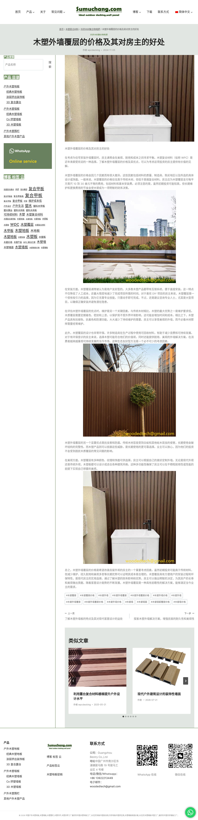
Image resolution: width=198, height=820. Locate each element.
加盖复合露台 (9, 190)
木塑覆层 (71, 595)
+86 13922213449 (101, 778)
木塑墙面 (142, 602)
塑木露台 (8, 210)
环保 (25, 201)
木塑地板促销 (54, 774)
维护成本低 (35, 200)
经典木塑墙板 (14, 114)
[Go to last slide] (73, 681)
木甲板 (8, 231)
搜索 (50, 65)
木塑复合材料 (34, 214)
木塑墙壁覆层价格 (160, 602)
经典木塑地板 (14, 91)
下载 (149, 11)
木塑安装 (21, 237)
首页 (18, 11)
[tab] (123, 716)
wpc (14, 224)
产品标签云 (53, 765)
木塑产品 (18, 242)
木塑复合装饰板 (10, 219)
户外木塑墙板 (11, 108)
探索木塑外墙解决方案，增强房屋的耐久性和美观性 (164, 616)
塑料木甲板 (39, 205)
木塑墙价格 (180, 602)
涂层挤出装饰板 (15, 97)
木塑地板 (20, 219)
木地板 (35, 231)
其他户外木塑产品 (14, 136)
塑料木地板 (19, 210)
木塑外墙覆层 (119, 595)
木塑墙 (129, 602)
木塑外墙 (103, 595)
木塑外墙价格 (160, 595)
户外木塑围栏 (11, 131)
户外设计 (7, 206)
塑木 (28, 206)
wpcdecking (94, 50)
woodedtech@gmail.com (105, 786)
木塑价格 (8, 242)
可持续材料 (11, 214)
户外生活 (18, 205)
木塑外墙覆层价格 (140, 595)
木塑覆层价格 (87, 595)
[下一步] (185, 681)
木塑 (22, 214)
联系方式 (163, 11)
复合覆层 (23, 190)
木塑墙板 (21, 247)
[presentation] (98, 667)
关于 (43, 11)
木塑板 (45, 219)
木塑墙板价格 (34, 248)
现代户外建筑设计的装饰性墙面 (159, 694)
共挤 (17, 189)
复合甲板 (36, 189)
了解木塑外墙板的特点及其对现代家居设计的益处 (94, 616)
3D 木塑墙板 (13, 124)
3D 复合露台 (13, 102)
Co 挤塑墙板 (13, 119)
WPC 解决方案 (29, 242)
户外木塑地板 (11, 86)
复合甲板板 (8, 196)
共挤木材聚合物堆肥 (99, 34)
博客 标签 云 (54, 756)
